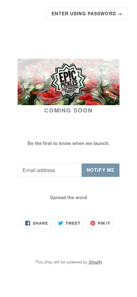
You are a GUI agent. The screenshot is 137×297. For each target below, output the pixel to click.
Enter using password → (87, 13)
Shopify (95, 262)
